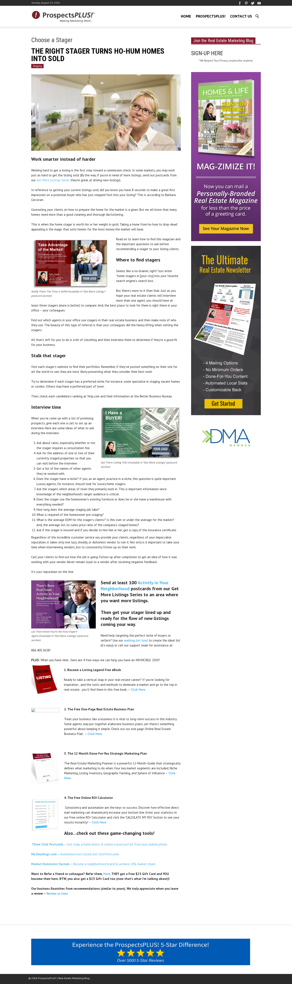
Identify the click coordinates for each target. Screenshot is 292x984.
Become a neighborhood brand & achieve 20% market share (93, 864)
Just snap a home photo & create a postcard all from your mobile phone (99, 844)
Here (106, 874)
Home (186, 16)
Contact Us (241, 16)
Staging (37, 66)
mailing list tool (136, 640)
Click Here (99, 822)
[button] (257, 16)
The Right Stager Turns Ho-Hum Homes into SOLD (97, 55)
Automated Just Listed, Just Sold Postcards (75, 854)
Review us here (58, 893)
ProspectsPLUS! (210, 16)
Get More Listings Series (53, 180)
